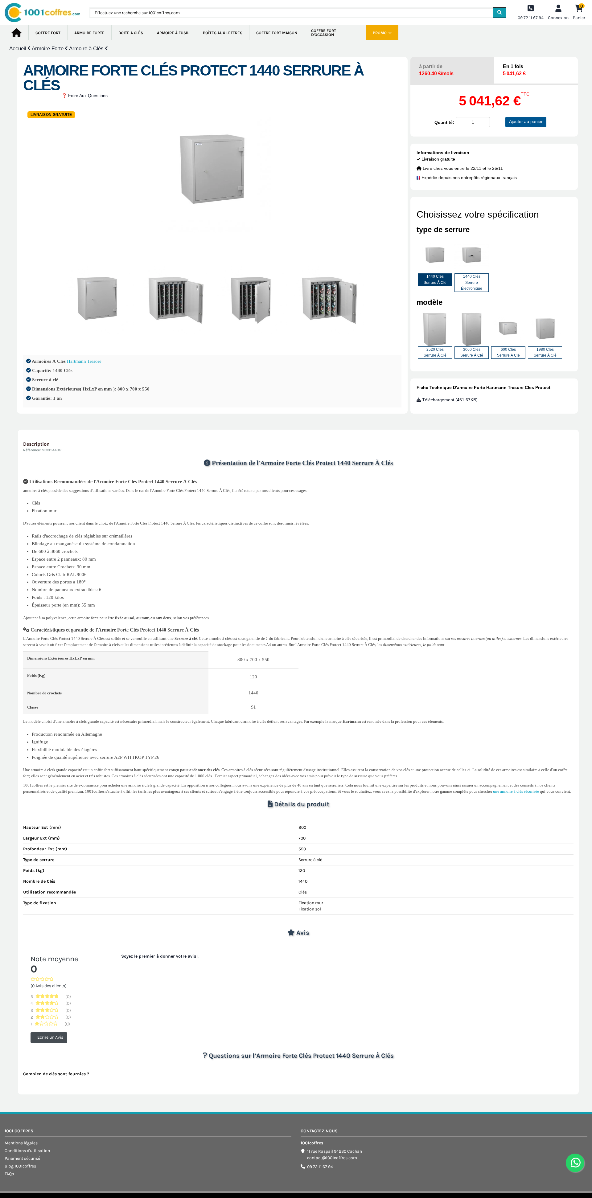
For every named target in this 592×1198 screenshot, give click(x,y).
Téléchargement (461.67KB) (449, 399)
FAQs (9, 1173)
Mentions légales (21, 1143)
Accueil (18, 48)
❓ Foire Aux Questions (85, 95)
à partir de (436, 70)
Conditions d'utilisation (27, 1150)
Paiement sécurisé (22, 1158)
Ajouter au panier (526, 121)
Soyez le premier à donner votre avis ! (160, 956)
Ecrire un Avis (50, 1037)
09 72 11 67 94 (320, 1166)
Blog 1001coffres (20, 1166)
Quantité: (444, 122)
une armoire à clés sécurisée (516, 791)
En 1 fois (514, 70)
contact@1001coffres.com (332, 1157)
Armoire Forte (48, 48)
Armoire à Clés (87, 48)
